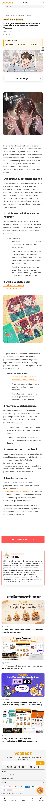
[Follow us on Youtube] (15, 767)
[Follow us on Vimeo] (34, 767)
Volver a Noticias (24, 539)
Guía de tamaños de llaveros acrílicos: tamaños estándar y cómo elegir (22, 630)
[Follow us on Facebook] (11, 767)
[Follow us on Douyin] (27, 767)
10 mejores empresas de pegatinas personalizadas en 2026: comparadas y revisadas (18, 739)
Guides (6, 20)
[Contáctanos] (32, 2)
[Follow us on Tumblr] (31, 767)
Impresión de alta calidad (23, 377)
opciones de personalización (24, 380)
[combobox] (24, 7)
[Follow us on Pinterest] (23, 767)
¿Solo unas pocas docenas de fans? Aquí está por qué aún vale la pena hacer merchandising (21, 703)
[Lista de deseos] (38, 2)
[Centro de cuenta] (41, 2)
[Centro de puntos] (44, 2)
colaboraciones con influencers (17, 492)
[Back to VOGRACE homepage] (23, 753)
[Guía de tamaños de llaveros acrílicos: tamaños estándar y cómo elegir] (23, 612)
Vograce (19, 20)
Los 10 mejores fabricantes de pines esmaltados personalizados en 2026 (22, 667)
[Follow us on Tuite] (19, 767)
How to (12, 20)
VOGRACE (8, 793)
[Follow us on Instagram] (8, 767)
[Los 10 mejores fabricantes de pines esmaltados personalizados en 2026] (23, 648)
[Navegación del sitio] (2, 7)
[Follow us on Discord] (38, 767)
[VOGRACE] (7, 2)
